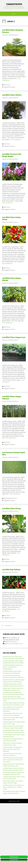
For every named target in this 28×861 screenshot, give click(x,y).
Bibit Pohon (7, 85)
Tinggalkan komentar (9, 87)
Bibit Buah (6, 559)
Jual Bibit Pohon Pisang (11, 508)
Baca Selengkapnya (16, 139)
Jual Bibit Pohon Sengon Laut (13, 337)
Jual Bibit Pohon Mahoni (11, 95)
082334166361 (12, 641)
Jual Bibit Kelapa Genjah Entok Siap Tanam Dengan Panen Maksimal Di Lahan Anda (13, 759)
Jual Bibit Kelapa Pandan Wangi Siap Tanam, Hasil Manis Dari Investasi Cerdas (13, 787)
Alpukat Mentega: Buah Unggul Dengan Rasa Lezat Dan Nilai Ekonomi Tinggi (14, 698)
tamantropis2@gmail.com (15, 643)
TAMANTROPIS (14, 4)
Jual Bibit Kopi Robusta (11, 569)
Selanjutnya (9, 625)
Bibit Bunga (7, 498)
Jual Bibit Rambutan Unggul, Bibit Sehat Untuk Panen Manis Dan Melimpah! (12, 749)
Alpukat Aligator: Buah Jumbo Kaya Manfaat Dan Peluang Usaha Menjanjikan (13, 709)
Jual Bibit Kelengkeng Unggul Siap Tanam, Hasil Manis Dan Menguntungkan (12, 667)
